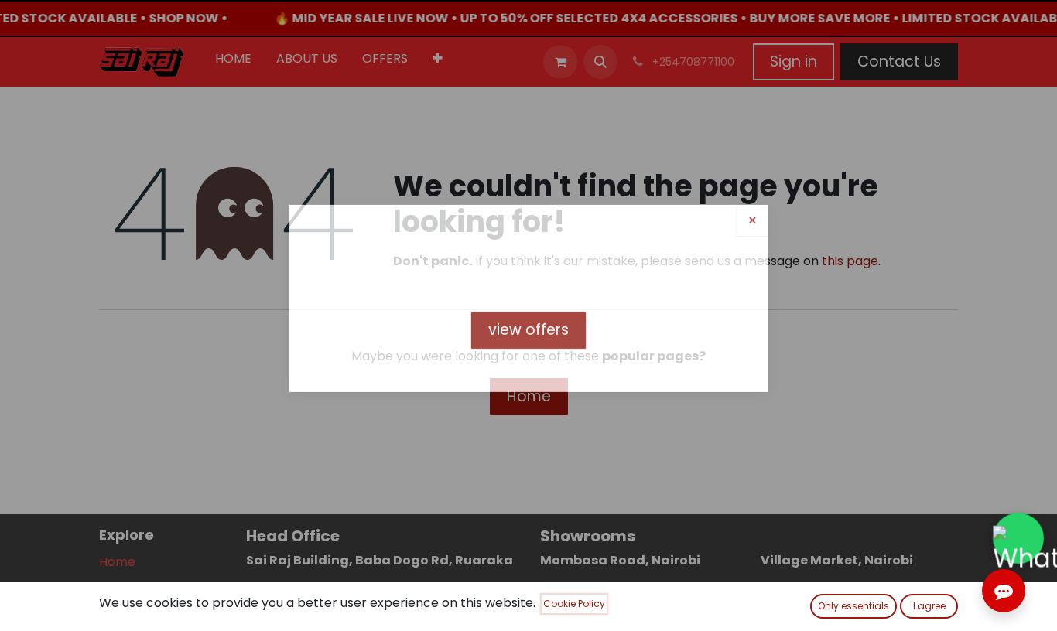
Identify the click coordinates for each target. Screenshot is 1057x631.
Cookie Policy (574, 603)
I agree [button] (929, 605)
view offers (528, 346)
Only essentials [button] (853, 605)
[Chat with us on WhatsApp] (1018, 538)
